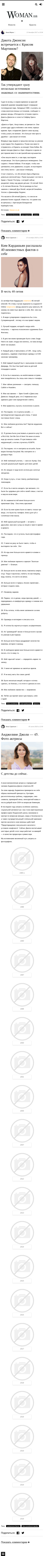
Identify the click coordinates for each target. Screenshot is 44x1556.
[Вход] (40, 4)
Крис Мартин (26, 215)
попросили (11, 307)
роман (36, 215)
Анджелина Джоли (13, 1526)
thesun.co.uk (14, 210)
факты (36, 703)
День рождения (12, 703)
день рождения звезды (30, 1526)
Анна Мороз (10, 32)
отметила (27, 301)
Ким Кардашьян (25, 703)
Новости (11, 24)
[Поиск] (36, 4)
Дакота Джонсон (13, 215)
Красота (32, 24)
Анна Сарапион (11, 237)
